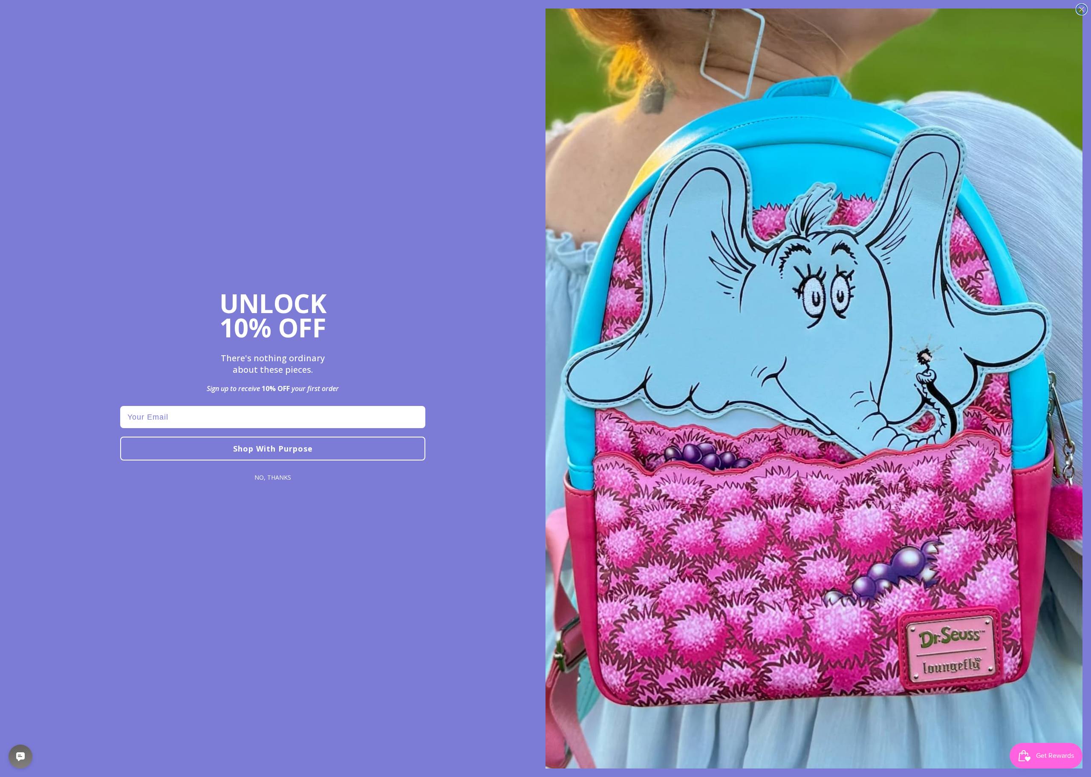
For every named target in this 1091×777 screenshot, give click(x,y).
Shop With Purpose (273, 448)
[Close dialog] (1082, 9)
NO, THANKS (272, 477)
